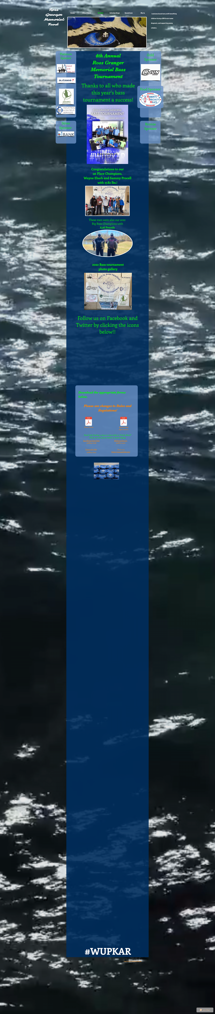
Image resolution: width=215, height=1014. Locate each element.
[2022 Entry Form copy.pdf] (88, 421)
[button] (108, 291)
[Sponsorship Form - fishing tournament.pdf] (123, 421)
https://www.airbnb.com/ (120, 452)
